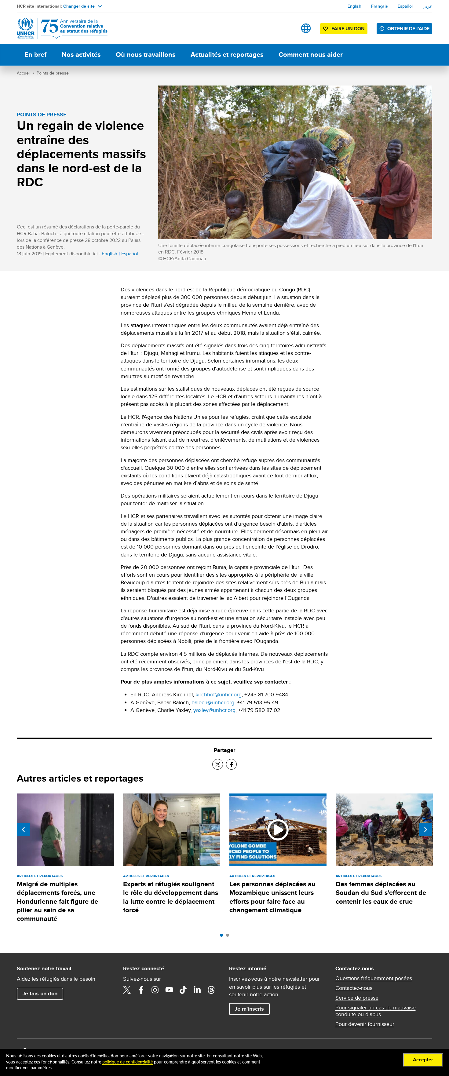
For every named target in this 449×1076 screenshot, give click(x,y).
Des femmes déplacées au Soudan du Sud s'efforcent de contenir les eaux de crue (381, 892)
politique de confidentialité (127, 1062)
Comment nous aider (311, 54)
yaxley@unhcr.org (214, 710)
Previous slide (23, 829)
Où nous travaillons (145, 54)
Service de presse (356, 997)
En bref (35, 54)
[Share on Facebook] (231, 764)
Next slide (425, 829)
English (354, 6)
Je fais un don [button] (39, 994)
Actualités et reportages (227, 54)
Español (405, 6)
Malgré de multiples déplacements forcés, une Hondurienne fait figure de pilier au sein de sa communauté (57, 901)
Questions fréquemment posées (373, 978)
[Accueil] (59, 28)
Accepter (423, 1059)
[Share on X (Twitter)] (217, 764)
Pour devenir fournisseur (364, 1024)
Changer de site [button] (79, 6)
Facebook (141, 990)
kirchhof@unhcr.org (218, 694)
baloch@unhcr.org (213, 702)
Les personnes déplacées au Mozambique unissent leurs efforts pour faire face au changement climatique (272, 897)
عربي (427, 6)
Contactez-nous (353, 988)
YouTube (169, 990)
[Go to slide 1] (223, 937)
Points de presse (53, 73)
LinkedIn (197, 990)
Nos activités (81, 54)
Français (379, 6)
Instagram (155, 990)
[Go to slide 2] (229, 937)
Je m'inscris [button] (249, 1009)
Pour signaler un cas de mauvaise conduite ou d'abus (375, 1011)
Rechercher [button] (287, 28)
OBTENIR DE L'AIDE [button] (408, 28)
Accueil (24, 73)
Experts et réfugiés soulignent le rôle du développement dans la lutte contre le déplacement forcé (170, 897)
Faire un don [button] (348, 28)
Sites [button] (306, 28)
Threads (211, 990)
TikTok (183, 990)
